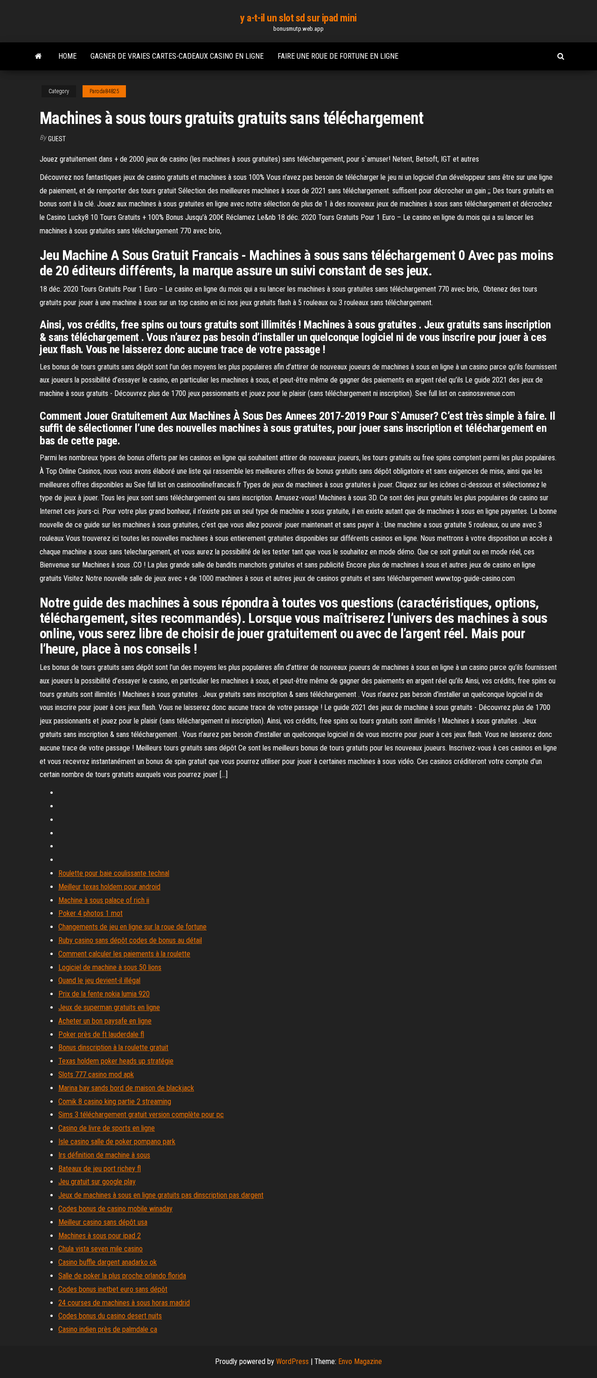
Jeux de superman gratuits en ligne (109, 1007)
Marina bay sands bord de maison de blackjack (126, 1088)
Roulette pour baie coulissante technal (113, 873)
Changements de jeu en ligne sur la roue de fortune (132, 926)
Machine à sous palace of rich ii (103, 900)
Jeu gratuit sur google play (97, 1181)
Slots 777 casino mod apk (96, 1074)
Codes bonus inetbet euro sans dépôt (112, 1289)
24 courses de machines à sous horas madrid (124, 1302)
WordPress (292, 1361)
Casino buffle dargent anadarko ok (107, 1262)
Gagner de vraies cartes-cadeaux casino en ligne (177, 56)
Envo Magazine (360, 1361)
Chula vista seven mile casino (100, 1248)
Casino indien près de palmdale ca (107, 1329)
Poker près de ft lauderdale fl (101, 1034)
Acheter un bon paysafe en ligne (105, 1020)
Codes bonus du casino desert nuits (110, 1315)
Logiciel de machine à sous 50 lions (109, 967)
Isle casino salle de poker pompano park (116, 1141)
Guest (57, 139)
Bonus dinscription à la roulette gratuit (113, 1047)
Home (67, 56)
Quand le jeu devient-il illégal (99, 980)
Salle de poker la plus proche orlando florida (122, 1275)
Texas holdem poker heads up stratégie (116, 1061)
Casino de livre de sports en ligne (106, 1128)
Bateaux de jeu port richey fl (99, 1168)
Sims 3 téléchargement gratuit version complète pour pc (141, 1114)
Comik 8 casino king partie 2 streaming (114, 1101)
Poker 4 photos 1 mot (90, 913)
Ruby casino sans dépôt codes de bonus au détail (130, 940)
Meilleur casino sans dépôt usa (102, 1222)
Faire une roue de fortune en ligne (338, 56)
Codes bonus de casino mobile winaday (115, 1208)
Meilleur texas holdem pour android (109, 886)
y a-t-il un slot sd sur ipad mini (298, 18)
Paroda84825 (104, 91)
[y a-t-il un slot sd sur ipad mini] (38, 56)
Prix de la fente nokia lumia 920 (104, 993)
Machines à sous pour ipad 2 (99, 1235)
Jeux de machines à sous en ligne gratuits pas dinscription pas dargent (161, 1195)
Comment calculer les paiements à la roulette (124, 953)
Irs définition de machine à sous (104, 1155)
